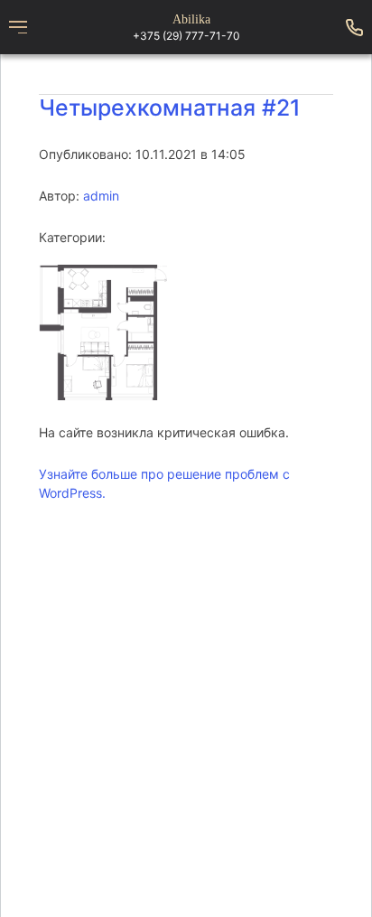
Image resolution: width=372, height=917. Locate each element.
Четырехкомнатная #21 (170, 107)
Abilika (191, 20)
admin (101, 195)
